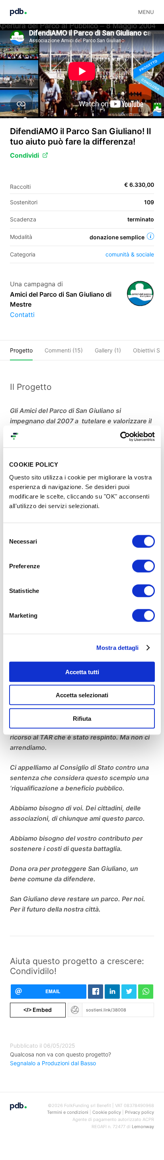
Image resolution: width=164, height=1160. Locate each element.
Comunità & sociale (129, 254)
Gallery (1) (108, 350)
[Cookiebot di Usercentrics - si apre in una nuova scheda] (120, 436)
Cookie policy (106, 1112)
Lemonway (143, 1126)
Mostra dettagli (117, 647)
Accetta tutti (82, 671)
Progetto (21, 350)
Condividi (24, 155)
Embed (37, 1009)
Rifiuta (82, 718)
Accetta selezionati (82, 695)
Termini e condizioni (67, 1112)
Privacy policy (139, 1112)
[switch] (143, 565)
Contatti (22, 315)
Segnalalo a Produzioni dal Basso (53, 1063)
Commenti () (64, 350)
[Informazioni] (150, 236)
